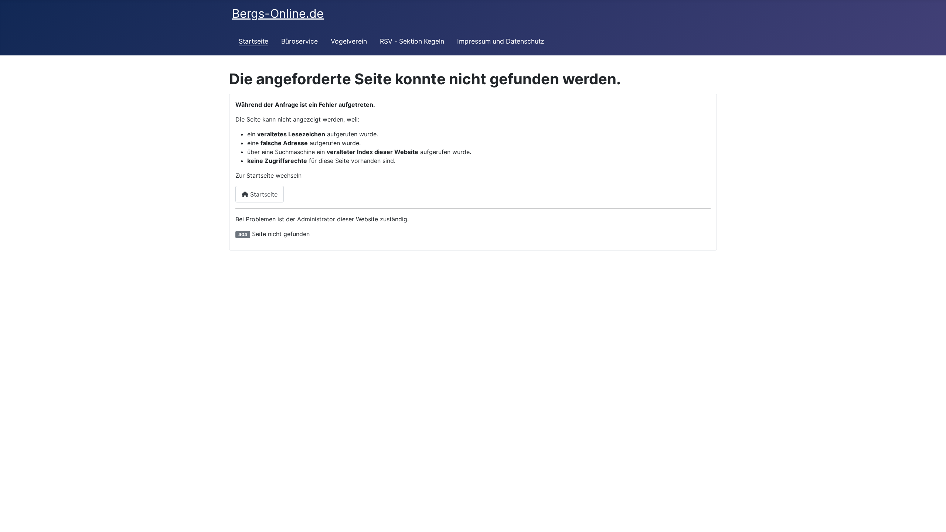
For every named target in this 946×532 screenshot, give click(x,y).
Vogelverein (349, 41)
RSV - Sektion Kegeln (412, 41)
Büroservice (299, 41)
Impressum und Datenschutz (500, 41)
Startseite (253, 41)
